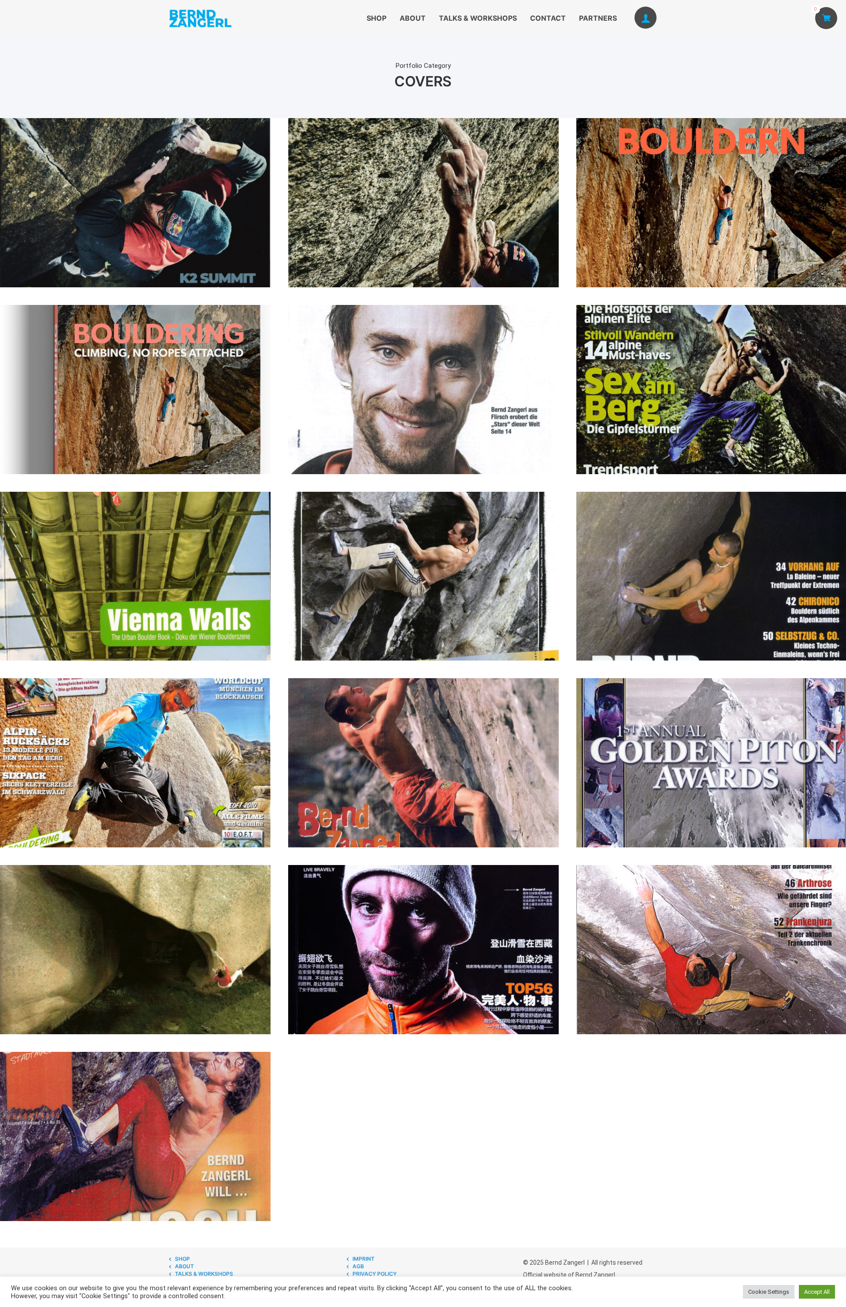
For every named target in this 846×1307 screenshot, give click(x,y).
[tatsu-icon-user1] (645, 18)
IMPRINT (363, 1258)
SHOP (376, 18)
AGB (358, 1266)
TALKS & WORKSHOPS (478, 18)
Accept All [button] (817, 1291)
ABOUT (413, 18)
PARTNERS (598, 18)
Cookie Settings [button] (768, 1291)
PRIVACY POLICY (374, 1273)
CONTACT (548, 18)
